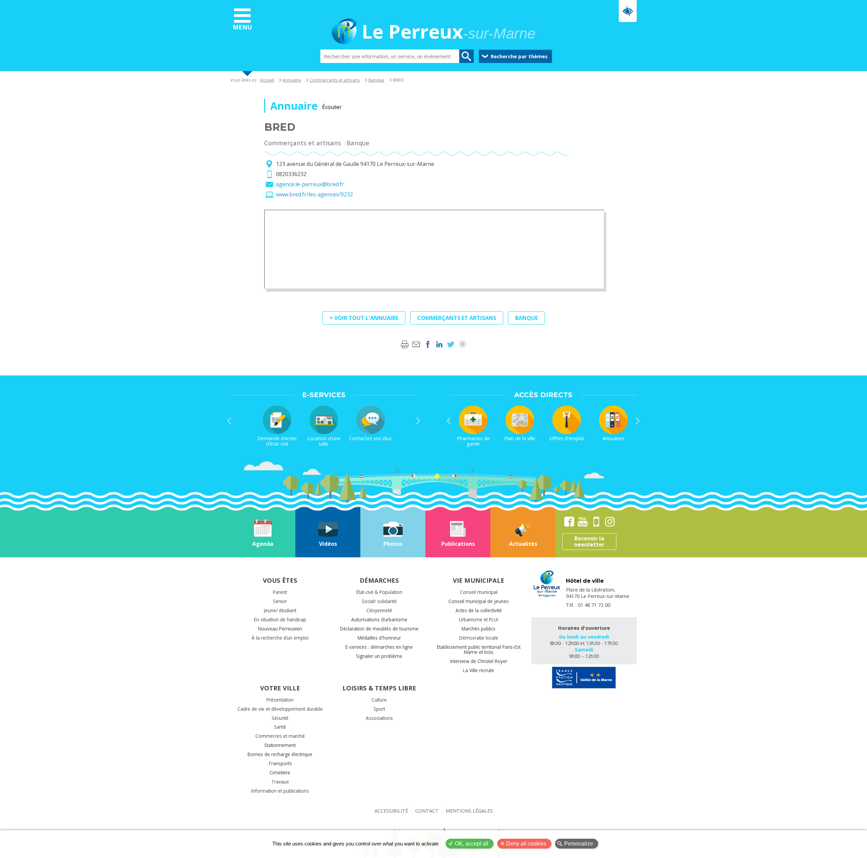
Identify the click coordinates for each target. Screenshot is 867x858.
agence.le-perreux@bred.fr (310, 184)
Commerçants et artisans (335, 80)
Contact (427, 811)
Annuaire (291, 80)
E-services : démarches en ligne (379, 647)
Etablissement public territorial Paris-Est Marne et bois (479, 649)
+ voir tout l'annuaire (364, 318)
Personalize (578, 843)
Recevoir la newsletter (589, 541)
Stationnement (280, 745)
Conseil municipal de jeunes (478, 601)
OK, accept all (471, 843)
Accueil (267, 80)
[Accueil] (344, 32)
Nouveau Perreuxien (280, 628)
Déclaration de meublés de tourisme (379, 628)
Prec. (229, 420)
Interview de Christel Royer (478, 661)
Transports (280, 763)
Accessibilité (391, 811)
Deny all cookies (526, 843)
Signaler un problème (379, 656)
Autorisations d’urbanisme (379, 619)
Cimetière (280, 772)
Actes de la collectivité (479, 610)
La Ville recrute (478, 670)
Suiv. (418, 420)
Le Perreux (448, 32)
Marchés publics (478, 628)
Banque (376, 80)
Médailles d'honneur (379, 638)
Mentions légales (469, 811)
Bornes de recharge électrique (280, 754)
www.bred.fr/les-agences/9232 (314, 194)
